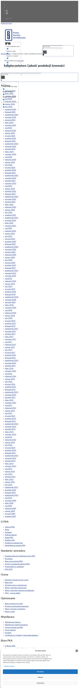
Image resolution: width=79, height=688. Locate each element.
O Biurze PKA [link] (10, 646)
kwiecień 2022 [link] (10, 207)
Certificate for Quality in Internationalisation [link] (21, 635)
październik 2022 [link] (11, 197)
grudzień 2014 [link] (10, 419)
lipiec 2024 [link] (9, 152)
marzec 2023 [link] (10, 189)
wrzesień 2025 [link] (10, 117)
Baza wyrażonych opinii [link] (14, 604)
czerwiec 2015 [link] (10, 403)
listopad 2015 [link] (10, 390)
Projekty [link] (8, 633)
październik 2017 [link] (11, 329)
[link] (10, 18)
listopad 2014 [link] (10, 421)
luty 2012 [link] (8, 485)
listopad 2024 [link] (10, 141)
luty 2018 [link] (8, 318)
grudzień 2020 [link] (10, 242)
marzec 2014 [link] (10, 442)
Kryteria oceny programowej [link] (16, 585)
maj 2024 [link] (8, 157)
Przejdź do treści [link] (6, 23)
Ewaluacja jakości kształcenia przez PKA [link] (20, 556)
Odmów (40, 677)
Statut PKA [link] (9, 538)
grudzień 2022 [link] (10, 191)
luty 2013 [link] (8, 474)
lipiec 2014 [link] (9, 432)
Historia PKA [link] (10, 527)
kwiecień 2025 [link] (10, 131)
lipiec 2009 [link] (9, 503)
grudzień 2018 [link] (10, 292)
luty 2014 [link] (8, 445)
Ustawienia (40, 683)
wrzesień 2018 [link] (10, 300)
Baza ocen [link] (9, 582)
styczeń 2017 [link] (10, 353)
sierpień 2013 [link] (10, 461)
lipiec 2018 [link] (9, 305)
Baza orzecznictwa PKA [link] (14, 561)
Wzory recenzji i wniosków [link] (15, 609)
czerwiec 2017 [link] (10, 339)
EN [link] (7, 13)
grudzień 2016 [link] (10, 355)
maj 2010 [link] (8, 498)
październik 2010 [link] (11, 495)
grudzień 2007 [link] (10, 516)
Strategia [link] (8, 532)
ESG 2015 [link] (9, 569)
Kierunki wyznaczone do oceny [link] (16, 580)
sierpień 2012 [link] (10, 477)
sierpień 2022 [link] (10, 202)
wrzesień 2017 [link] (10, 331)
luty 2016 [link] (8, 382)
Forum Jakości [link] (10, 630)
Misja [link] (7, 530)
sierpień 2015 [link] (10, 397)
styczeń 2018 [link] (10, 321)
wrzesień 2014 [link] (10, 427)
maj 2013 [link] (8, 469)
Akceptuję (40, 671)
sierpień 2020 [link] (10, 252)
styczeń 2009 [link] (10, 514)
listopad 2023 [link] (10, 173)
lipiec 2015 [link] (9, 400)
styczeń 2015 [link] (10, 416)
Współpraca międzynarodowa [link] (16, 625)
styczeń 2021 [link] (10, 239)
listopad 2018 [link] (10, 294)
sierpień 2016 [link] (10, 366)
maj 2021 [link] (8, 228)
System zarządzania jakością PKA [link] (17, 564)
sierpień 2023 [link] (10, 181)
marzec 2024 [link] (10, 162)
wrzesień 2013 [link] (10, 458)
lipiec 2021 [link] (9, 223)
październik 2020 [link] (11, 247)
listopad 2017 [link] (10, 326)
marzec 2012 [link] (10, 482)
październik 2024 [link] (11, 144)
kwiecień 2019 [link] (10, 281)
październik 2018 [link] (11, 297)
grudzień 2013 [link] (10, 450)
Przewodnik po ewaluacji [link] (14, 567)
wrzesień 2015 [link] (10, 395)
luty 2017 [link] (8, 350)
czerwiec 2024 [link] (10, 154)
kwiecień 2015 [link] (10, 408)
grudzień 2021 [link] (10, 215)
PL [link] (7, 11)
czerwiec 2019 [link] (10, 276)
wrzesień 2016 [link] (10, 363)
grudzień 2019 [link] (10, 265)
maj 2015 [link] (8, 405)
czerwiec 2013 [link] (10, 466)
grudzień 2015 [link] (10, 387)
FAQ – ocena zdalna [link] (12, 593)
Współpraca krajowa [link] (12, 622)
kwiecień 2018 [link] (10, 313)
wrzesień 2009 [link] (10, 501)
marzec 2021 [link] (10, 234)
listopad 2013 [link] (10, 453)
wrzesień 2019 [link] (10, 273)
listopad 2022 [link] (10, 194)
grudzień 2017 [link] (10, 323)
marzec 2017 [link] (10, 347)
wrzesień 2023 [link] (10, 178)
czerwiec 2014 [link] (10, 434)
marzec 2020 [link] (10, 257)
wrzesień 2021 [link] (10, 220)
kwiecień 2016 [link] (10, 376)
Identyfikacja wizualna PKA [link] (15, 545)
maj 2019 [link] (8, 279)
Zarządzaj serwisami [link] (9, 666)
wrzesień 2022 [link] (10, 199)
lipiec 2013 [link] (9, 464)
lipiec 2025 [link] (9, 123)
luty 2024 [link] (8, 165)
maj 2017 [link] (8, 342)
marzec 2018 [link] (10, 316)
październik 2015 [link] (11, 392)
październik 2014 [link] (11, 424)
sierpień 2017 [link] (10, 334)
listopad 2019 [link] (10, 268)
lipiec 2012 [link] (9, 479)
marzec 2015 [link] (10, 411)
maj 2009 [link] (8, 506)
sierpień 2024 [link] (10, 149)
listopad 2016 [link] (10, 358)
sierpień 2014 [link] (10, 429)
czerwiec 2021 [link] (10, 226)
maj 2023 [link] (8, 186)
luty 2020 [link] (8, 260)
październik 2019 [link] (11, 271)
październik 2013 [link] (11, 456)
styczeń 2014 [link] (10, 448)
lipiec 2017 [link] (9, 337)
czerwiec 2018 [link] (10, 308)
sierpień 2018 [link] (10, 302)
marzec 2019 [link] (10, 284)
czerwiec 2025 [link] (10, 125)
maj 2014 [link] (8, 437)
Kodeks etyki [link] (10, 540)
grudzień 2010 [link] (10, 490)
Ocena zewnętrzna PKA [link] (14, 627)
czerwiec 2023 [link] (10, 183)
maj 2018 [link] (8, 310)
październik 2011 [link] (11, 487)
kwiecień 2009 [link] (10, 508)
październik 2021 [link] (11, 218)
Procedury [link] (9, 559)
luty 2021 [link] (8, 236)
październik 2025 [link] (11, 115)
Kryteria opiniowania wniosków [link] (17, 606)
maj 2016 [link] (8, 374)
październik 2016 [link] (11, 360)
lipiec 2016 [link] (9, 368)
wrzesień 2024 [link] (10, 146)
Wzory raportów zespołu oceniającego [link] (19, 590)
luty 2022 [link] (8, 212)
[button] (77, 651)
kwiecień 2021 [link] (10, 231)
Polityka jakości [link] (11, 535)
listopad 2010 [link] (10, 493)
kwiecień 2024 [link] (10, 160)
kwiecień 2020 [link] (10, 255)
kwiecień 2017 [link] (10, 345)
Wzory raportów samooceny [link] (16, 588)
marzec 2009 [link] (10, 511)
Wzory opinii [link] (10, 612)
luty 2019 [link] (8, 286)
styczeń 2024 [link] (10, 168)
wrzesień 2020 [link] (10, 249)
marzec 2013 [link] (10, 471)
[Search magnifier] (45, 52)
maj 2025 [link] (8, 128)
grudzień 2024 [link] (10, 138)
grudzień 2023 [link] (10, 170)
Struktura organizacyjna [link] (14, 543)
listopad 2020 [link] (10, 244)
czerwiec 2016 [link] (10, 371)
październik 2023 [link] (11, 175)
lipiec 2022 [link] (9, 205)
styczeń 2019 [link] (10, 289)
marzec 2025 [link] (10, 133)
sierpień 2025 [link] (10, 120)
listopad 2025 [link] (10, 112)
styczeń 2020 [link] (10, 263)
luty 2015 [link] (8, 413)
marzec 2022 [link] (10, 210)
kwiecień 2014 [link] (10, 440)
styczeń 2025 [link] (10, 136)
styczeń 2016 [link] (10, 384)
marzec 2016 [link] (10, 379)
